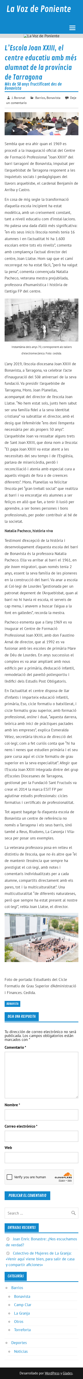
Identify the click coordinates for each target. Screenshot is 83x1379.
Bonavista (53, 97)
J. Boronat (18, 97)
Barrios (40, 97)
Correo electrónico (21, 1126)
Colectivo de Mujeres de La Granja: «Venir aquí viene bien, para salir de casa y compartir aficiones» (40, 1259)
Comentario (15, 1047)
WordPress (52, 1373)
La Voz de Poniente (38, 9)
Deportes (19, 1342)
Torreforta (22, 1329)
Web (8, 1148)
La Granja (22, 1313)
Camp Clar (22, 1304)
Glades (67, 1373)
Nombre (12, 1105)
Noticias (21, 1351)
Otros (18, 1321)
